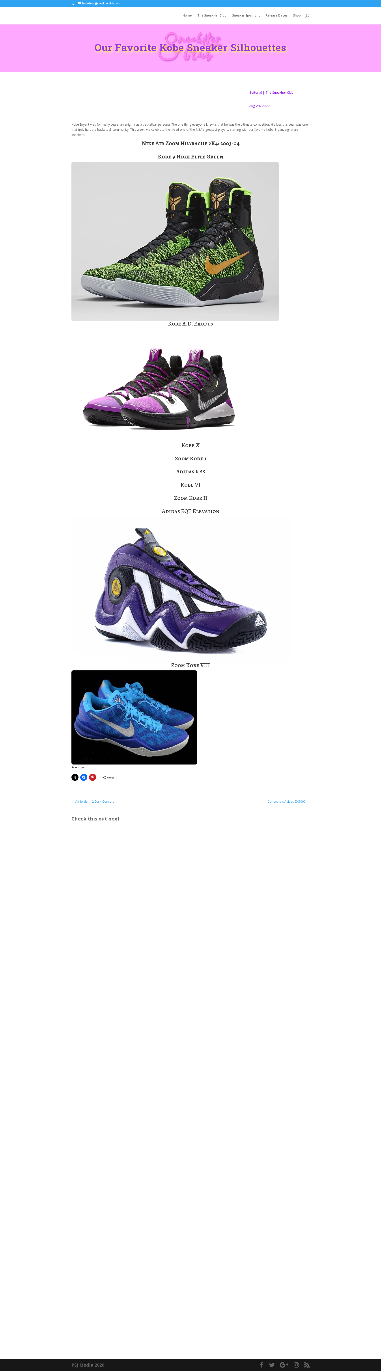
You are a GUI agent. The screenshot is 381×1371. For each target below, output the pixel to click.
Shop (297, 15)
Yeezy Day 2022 (90, 1274)
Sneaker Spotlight (246, 15)
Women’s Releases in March (102, 1315)
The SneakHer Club (211, 15)
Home (187, 15)
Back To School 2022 (95, 1073)
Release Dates (276, 15)
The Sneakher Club (279, 92)
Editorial (255, 92)
